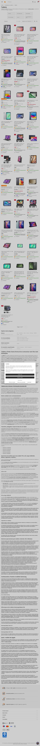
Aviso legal (29, 382)
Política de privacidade (21, 382)
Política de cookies (12, 382)
